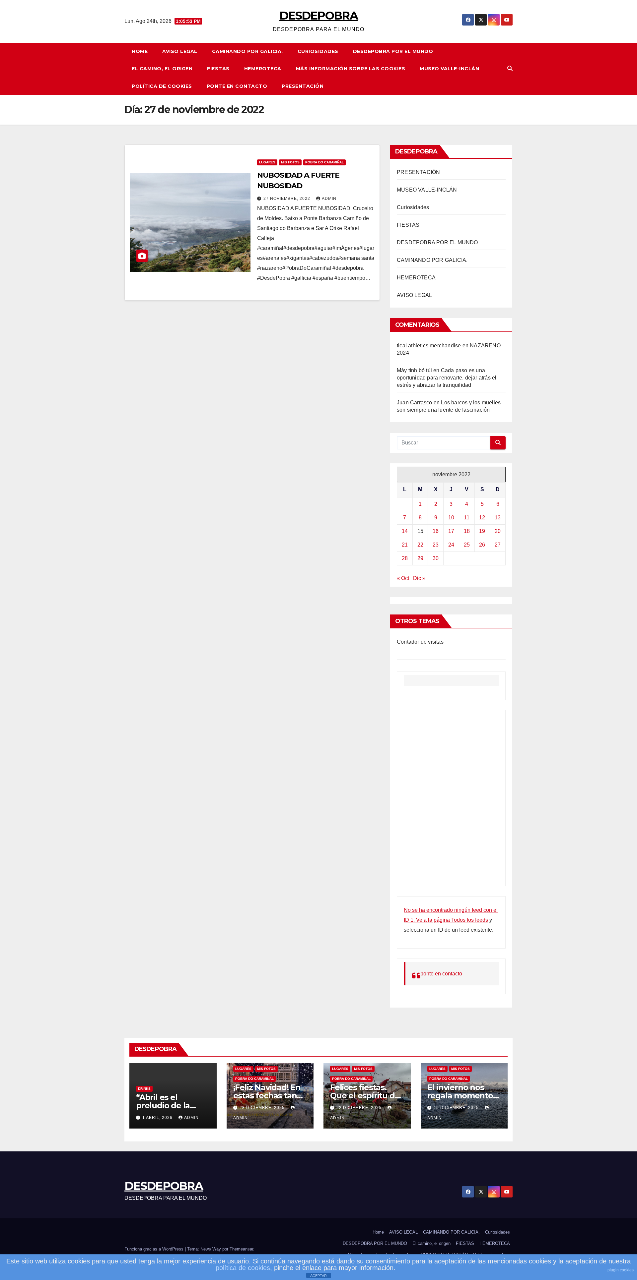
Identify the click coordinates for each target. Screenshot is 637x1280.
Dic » (419, 578)
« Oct (403, 578)
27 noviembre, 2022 (287, 198)
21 (405, 545)
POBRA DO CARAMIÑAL (324, 162)
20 (498, 531)
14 (405, 531)
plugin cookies (620, 1270)
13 (498, 517)
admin (329, 198)
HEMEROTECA (262, 69)
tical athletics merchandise (429, 345)
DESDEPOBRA (318, 16)
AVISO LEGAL (179, 51)
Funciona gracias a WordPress (154, 1249)
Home (140, 51)
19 (482, 531)
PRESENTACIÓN (302, 86)
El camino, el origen (162, 69)
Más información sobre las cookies (350, 69)
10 (451, 517)
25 (467, 545)
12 (482, 517)
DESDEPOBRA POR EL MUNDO (393, 51)
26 (482, 545)
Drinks (144, 1088)
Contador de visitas (420, 642)
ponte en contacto (237, 86)
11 (466, 517)
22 (420, 545)
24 (451, 545)
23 (436, 545)
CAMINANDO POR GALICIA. (247, 51)
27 (498, 545)
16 (436, 531)
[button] (510, 68)
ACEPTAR (318, 1276)
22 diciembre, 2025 (359, 1107)
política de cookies (243, 1267)
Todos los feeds (469, 920)
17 (451, 531)
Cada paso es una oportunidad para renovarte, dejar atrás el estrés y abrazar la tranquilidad (446, 378)
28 (405, 558)
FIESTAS (218, 69)
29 (420, 558)
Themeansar (241, 1249)
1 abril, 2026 (158, 1117)
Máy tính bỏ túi (414, 370)
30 (436, 558)
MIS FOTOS (290, 162)
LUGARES (267, 162)
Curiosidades (318, 51)
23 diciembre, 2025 (263, 1107)
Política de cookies (162, 86)
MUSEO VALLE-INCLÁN (449, 69)
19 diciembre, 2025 (457, 1107)
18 (467, 531)
